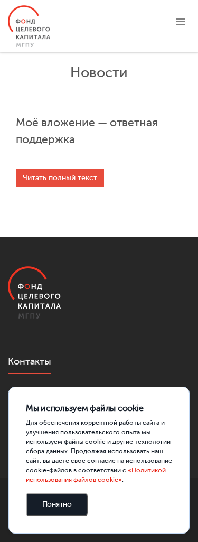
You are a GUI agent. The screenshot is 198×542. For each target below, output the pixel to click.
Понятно (57, 504)
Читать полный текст (60, 178)
